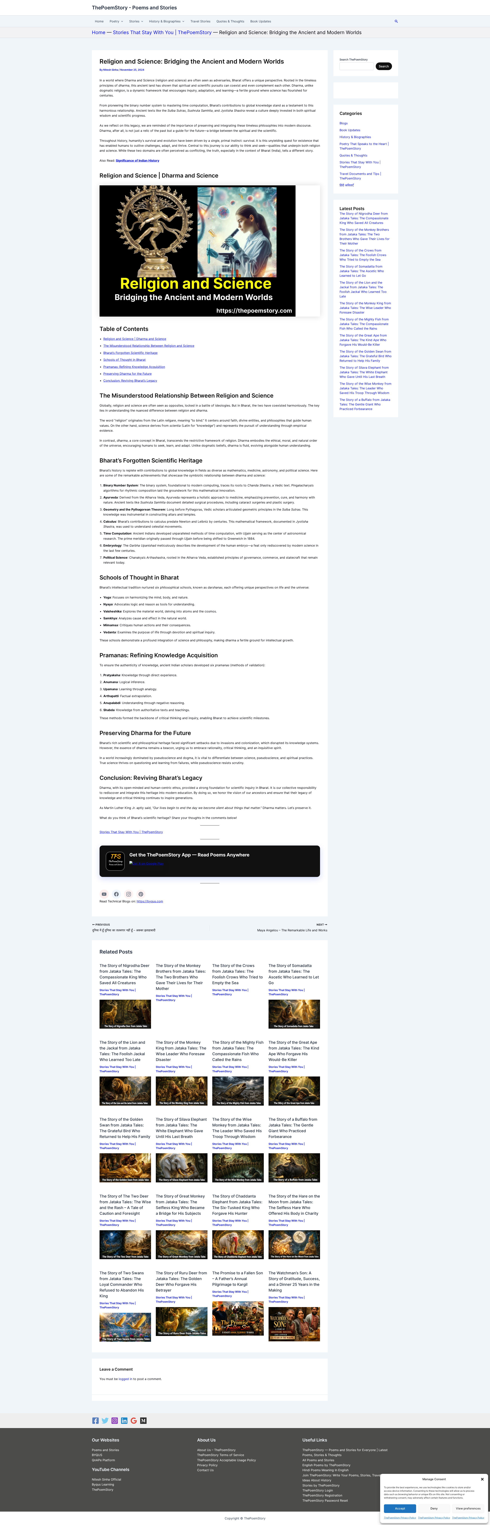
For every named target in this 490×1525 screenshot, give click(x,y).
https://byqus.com (150, 901)
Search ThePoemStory (354, 59)
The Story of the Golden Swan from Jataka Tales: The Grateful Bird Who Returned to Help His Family (366, 356)
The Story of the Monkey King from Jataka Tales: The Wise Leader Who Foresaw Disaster (365, 307)
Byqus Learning (103, 1484)
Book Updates (260, 21)
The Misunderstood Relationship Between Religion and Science (148, 346)
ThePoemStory (102, 1489)
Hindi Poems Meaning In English (325, 1470)
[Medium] (143, 1420)
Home (99, 21)
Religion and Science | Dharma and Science (134, 339)
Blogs (344, 123)
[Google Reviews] (133, 1420)
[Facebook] (116, 894)
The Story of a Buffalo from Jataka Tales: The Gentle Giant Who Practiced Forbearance (365, 404)
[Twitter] (105, 1420)
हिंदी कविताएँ (347, 185)
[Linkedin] (124, 1420)
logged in (125, 1379)
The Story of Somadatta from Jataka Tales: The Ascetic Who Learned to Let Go (362, 270)
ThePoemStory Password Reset (325, 1500)
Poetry (114, 21)
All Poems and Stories (318, 1460)
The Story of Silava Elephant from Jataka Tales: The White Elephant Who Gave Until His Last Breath (364, 372)
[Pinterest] (140, 894)
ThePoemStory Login (317, 1490)
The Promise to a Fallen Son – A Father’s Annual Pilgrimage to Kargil (237, 1279)
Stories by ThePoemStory (321, 1485)
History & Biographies (164, 21)
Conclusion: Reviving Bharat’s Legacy (130, 380)
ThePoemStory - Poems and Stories (134, 8)
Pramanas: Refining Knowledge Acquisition (134, 367)
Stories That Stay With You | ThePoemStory (162, 32)
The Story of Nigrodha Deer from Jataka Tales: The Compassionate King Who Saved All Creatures (364, 218)
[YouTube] (104, 894)
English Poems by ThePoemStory (326, 1465)
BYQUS (97, 1455)
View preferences (468, 1508)
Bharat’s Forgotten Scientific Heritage (130, 353)
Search (384, 66)
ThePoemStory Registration (322, 1495)
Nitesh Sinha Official (106, 1479)
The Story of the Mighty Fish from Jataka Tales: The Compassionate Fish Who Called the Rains (364, 323)
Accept (400, 1508)
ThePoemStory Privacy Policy (400, 1517)
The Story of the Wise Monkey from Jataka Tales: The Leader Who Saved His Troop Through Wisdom (365, 388)
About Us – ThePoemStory (216, 1450)
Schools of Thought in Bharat (124, 360)
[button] (482, 1479)
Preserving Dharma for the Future (127, 374)
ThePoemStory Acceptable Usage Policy (226, 1460)
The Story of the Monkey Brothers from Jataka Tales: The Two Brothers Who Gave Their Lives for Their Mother (181, 977)
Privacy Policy (207, 1465)
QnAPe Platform (103, 1460)
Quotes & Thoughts (230, 21)
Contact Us (205, 1470)
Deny (434, 1508)
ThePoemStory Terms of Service (220, 1455)
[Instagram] (128, 894)
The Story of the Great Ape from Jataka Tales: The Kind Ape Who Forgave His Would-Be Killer (363, 339)
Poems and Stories (105, 1450)
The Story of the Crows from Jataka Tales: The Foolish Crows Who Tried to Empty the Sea (363, 254)
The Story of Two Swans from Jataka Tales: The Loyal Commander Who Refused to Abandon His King (122, 1284)
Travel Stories (200, 21)
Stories (134, 21)
